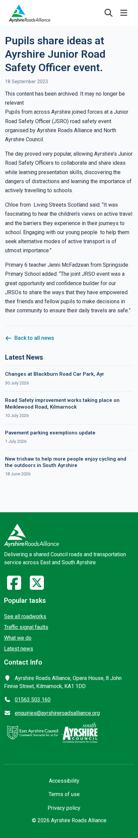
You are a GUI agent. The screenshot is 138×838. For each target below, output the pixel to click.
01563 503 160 (33, 699)
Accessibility (64, 781)
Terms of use (64, 794)
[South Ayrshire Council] (80, 732)
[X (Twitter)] (37, 587)
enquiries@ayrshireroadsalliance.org (57, 713)
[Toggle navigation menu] (124, 13)
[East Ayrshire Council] (33, 732)
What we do (17, 638)
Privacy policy (64, 808)
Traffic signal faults (26, 627)
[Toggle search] (108, 13)
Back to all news (34, 338)
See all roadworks (25, 616)
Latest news (18, 648)
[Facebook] (14, 587)
